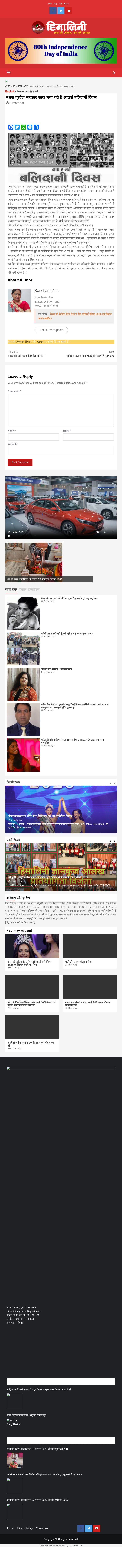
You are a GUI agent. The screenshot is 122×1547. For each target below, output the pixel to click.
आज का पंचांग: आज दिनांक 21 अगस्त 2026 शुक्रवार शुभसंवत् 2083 (35, 579)
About (10, 1528)
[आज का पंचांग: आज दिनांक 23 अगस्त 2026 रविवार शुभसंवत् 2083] (15, 1511)
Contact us (42, 1528)
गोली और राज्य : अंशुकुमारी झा (78, 961)
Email (67, 430)
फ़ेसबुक (20, 341)
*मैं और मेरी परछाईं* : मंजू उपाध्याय (56, 669)
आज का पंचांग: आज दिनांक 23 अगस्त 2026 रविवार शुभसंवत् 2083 (37, 1500)
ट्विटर (28, 341)
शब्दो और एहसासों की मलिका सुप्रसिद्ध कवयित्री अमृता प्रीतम (69, 598)
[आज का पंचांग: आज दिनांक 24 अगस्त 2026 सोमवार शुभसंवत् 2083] (15, 1460)
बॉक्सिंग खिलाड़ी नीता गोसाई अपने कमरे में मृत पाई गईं (90, 354)
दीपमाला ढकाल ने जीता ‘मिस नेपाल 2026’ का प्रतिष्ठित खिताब (40, 816)
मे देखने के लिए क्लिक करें (21, 91)
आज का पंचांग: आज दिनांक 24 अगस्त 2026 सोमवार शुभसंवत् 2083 (38, 1449)
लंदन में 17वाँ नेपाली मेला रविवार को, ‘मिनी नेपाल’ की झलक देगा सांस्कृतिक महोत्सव (31, 1003)
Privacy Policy (25, 1528)
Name (12, 430)
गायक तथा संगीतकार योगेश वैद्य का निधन (26, 354)
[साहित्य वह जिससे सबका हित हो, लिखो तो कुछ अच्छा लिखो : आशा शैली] (15, 1401)
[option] (49, 562)
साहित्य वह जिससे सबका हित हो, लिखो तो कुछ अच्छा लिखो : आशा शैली (39, 1389)
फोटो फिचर (13, 840)
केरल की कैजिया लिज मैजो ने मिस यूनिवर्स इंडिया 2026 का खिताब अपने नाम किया (29, 963)
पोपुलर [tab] (22, 589)
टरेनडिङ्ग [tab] (33, 589)
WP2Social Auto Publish (49, 1546)
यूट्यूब (40, 341)
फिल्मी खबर (13, 782)
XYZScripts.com (75, 1546)
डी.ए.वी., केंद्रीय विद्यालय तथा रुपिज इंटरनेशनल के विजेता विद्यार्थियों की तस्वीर (48, 877)
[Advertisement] (64, 1354)
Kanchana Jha (47, 290)
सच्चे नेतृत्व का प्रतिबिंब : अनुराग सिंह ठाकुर (26, 1415)
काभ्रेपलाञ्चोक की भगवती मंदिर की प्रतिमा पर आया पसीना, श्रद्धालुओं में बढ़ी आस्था (45, 1474)
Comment (14, 391)
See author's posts (51, 330)
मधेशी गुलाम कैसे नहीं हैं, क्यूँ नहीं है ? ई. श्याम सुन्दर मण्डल (67, 633)
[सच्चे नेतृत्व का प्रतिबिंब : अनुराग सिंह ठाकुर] (15, 1427)
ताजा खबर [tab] (11, 589)
